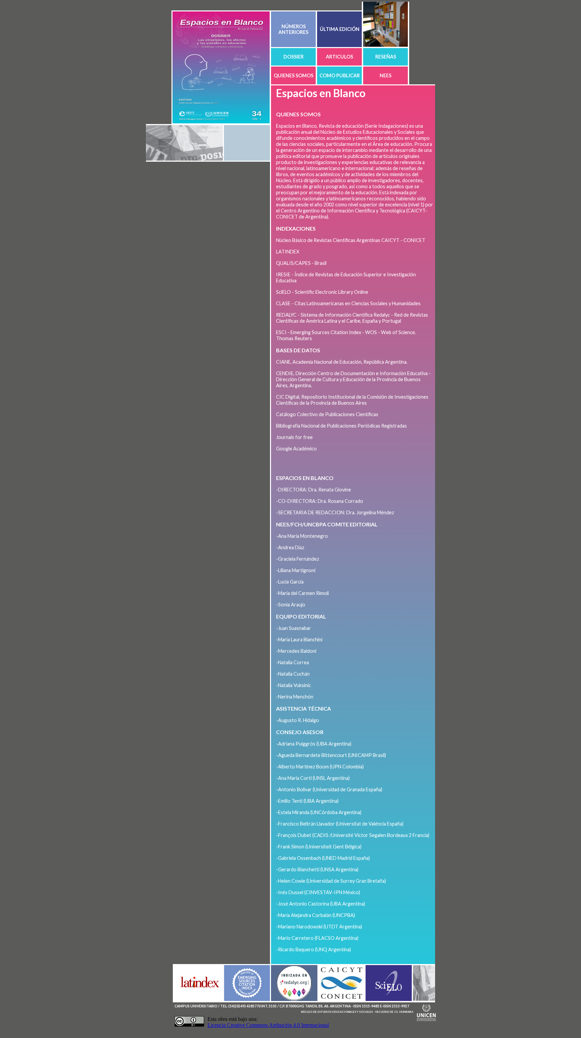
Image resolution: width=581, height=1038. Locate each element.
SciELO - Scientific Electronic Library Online (322, 292)
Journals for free (294, 437)
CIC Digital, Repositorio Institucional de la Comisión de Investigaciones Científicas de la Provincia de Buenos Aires (352, 400)
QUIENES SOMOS (293, 75)
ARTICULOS (339, 56)
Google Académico (296, 448)
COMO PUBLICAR (339, 75)
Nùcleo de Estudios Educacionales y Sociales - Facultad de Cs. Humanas (357, 1011)
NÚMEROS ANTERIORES (293, 29)
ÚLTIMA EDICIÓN (339, 29)
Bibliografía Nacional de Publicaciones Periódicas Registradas (341, 426)
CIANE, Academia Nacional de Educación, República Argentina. (342, 362)
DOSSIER (293, 56)
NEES (385, 75)
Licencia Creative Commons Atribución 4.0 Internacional (268, 1025)
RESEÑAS (385, 56)
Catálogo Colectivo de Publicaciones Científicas (327, 414)
